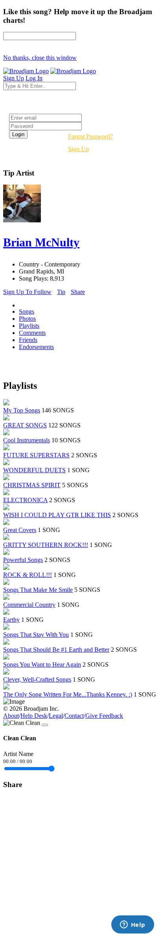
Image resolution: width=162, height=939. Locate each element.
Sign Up (78, 149)
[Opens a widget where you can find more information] (132, 925)
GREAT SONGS (25, 425)
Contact (74, 715)
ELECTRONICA (25, 500)
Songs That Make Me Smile (38, 589)
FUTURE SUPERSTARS (36, 455)
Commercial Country (29, 604)
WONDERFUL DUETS (34, 470)
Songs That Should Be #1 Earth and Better (56, 649)
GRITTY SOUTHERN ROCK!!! (45, 545)
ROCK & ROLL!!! (27, 574)
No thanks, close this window (40, 57)
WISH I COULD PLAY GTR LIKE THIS (57, 515)
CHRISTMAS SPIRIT (32, 485)
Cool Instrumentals (26, 440)
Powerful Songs (23, 559)
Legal (56, 715)
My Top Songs (21, 410)
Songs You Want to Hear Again (42, 664)
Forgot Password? (90, 136)
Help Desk (33, 715)
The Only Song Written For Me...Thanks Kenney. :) (67, 694)
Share (78, 291)
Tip (61, 291)
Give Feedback (104, 715)
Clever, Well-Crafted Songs (37, 679)
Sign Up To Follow (27, 291)
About (11, 715)
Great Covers (19, 530)
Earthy (11, 619)
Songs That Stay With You (36, 634)
